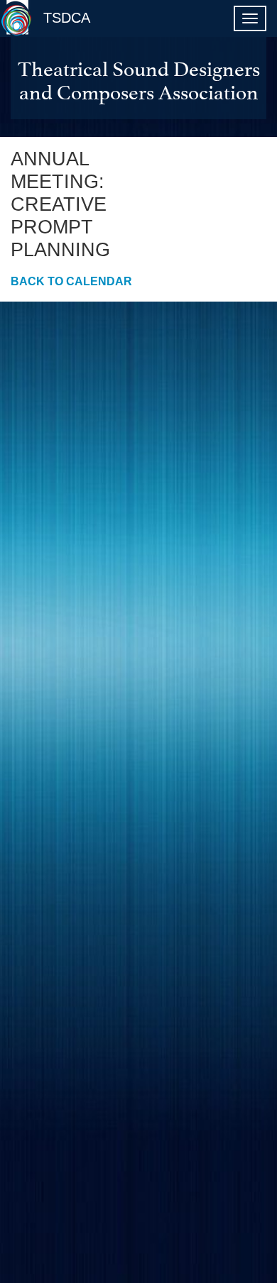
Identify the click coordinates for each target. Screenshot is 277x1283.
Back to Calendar (71, 281)
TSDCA (66, 18)
